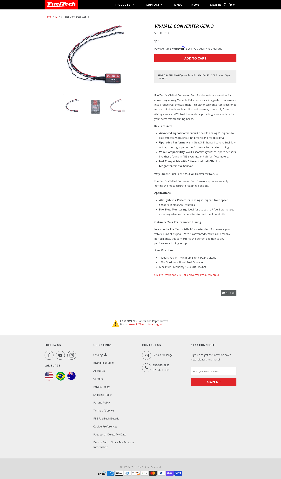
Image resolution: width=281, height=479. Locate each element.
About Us (99, 371)
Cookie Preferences (105, 426)
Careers (98, 379)
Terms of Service (103, 410)
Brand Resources (103, 363)
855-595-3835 (161, 365)
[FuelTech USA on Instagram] (72, 355)
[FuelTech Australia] (71, 379)
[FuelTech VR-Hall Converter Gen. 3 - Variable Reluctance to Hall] (98, 58)
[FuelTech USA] (61, 4)
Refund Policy (101, 402)
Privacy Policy (101, 387)
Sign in (215, 5)
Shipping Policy (102, 395)
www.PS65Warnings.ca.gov (145, 324)
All (56, 16)
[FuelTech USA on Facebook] (50, 355)
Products (123, 5)
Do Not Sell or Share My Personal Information (113, 445)
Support (153, 5)
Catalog (98, 355)
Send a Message (162, 355)
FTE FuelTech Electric (106, 418)
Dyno (178, 5)
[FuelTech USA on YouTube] (61, 355)
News (195, 5)
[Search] (225, 5)
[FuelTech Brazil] (60, 379)
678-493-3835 (161, 370)
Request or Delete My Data (109, 434)
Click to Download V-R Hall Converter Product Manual (187, 275)
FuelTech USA (134, 467)
